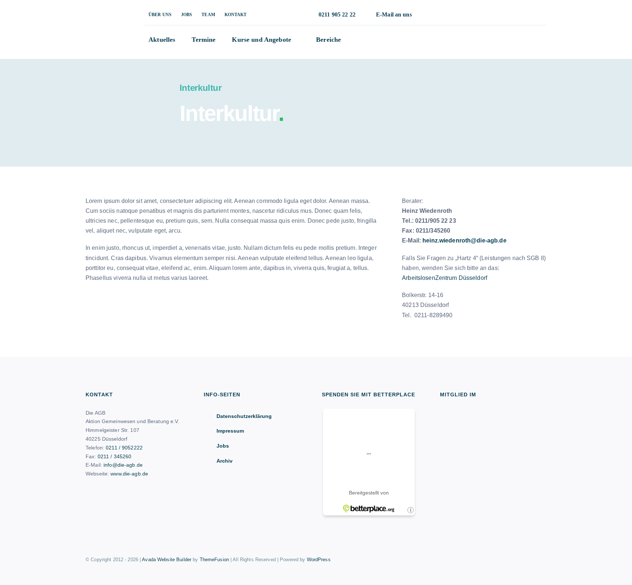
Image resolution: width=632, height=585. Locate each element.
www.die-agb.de (129, 474)
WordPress (319, 559)
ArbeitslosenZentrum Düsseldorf (444, 278)
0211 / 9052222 (124, 448)
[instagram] (485, 15)
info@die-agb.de (123, 465)
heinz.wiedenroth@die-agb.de (464, 240)
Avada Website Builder (166, 559)
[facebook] (473, 15)
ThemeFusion (214, 559)
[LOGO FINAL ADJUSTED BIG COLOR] (103, 12)
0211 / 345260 (115, 456)
